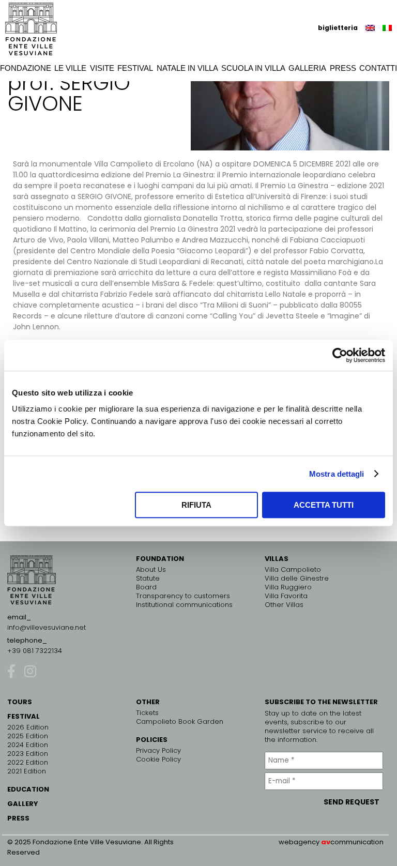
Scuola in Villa (253, 68)
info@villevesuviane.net (46, 627)
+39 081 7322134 (34, 651)
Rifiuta (196, 504)
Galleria (307, 68)
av (325, 842)
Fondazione (25, 68)
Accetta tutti (324, 504)
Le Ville (70, 68)
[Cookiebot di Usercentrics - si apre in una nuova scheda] (340, 355)
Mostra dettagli (336, 473)
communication (357, 842)
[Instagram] (30, 670)
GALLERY (22, 804)
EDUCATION (28, 789)
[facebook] (11, 670)
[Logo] (31, 29)
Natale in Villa (187, 68)
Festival (135, 68)
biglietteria (338, 27)
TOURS (19, 702)
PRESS (18, 818)
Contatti (378, 68)
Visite (102, 68)
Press (343, 68)
